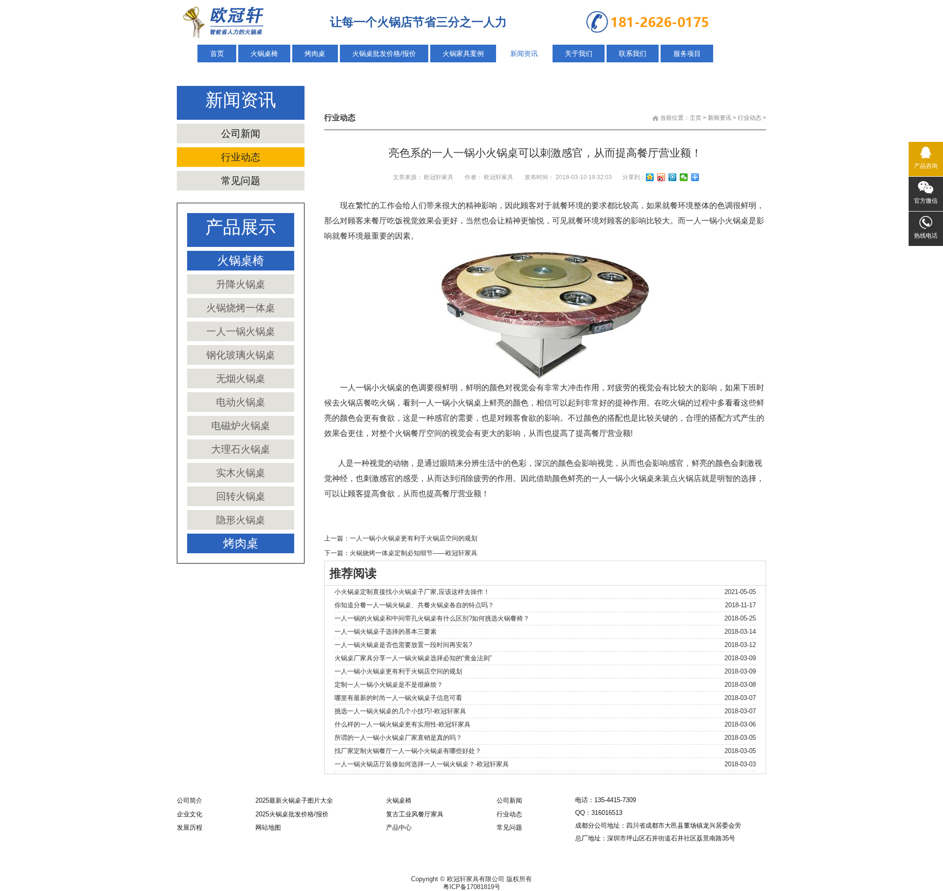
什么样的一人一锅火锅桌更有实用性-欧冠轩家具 (402, 724)
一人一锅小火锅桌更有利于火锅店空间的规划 (413, 538)
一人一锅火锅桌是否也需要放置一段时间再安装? (403, 644)
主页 (695, 117)
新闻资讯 (719, 117)
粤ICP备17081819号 (471, 887)
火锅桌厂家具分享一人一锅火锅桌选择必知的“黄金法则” (413, 658)
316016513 (606, 812)
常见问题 (240, 180)
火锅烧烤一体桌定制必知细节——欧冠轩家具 (413, 553)
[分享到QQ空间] (650, 177)
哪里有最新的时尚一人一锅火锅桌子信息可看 (398, 698)
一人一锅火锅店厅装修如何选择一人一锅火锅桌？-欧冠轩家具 (421, 764)
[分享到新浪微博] (661, 177)
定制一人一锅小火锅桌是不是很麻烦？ (388, 684)
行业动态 (749, 117)
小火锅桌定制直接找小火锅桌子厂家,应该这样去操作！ (412, 591)
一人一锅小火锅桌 (717, 220)
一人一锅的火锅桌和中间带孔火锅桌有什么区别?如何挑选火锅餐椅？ (431, 618)
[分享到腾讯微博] (672, 177)
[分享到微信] (684, 177)
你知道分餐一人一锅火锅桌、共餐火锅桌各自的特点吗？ (414, 605)
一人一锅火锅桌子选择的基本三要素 (385, 631)
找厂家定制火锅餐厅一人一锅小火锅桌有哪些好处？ (407, 751)
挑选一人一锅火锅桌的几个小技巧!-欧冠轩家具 (400, 711)
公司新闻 (240, 133)
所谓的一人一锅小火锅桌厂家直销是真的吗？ (398, 737)
